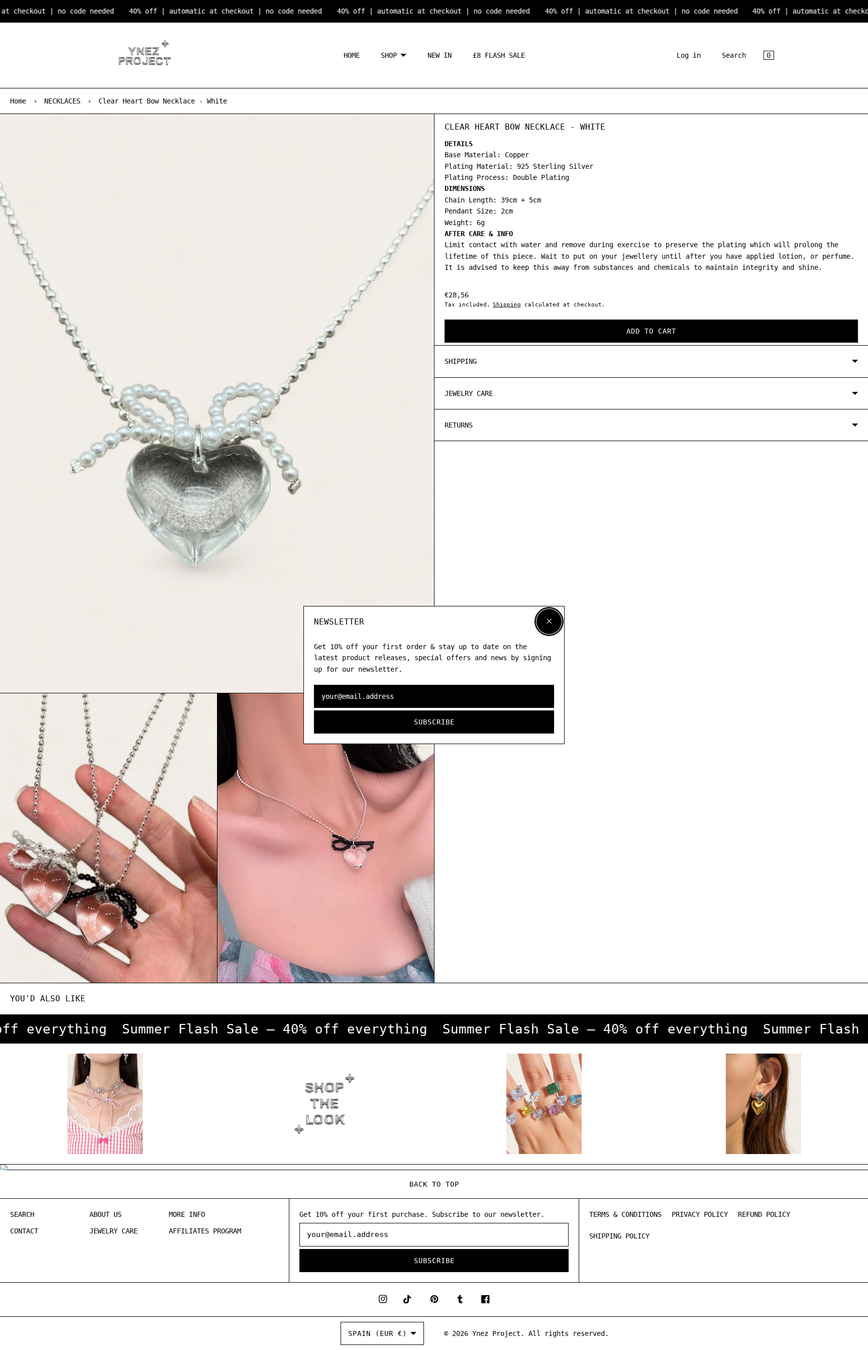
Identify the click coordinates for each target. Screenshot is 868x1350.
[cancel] (549, 621)
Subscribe (434, 722)
